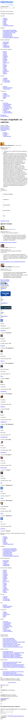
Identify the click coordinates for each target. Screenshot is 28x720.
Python (4, 93)
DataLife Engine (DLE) (8, 25)
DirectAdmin (6, 42)
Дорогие (5, 79)
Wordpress (5, 19)
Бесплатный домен (7, 33)
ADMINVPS (3, 422)
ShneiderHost (3, 391)
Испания (5, 60)
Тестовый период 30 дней (9, 32)
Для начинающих (7, 104)
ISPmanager (5, 43)
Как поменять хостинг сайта (9, 672)
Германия (5, 56)
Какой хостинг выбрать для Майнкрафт (12, 655)
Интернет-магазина (7, 87)
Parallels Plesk (6, 47)
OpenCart (5, 24)
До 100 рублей (6, 81)
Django (4, 97)
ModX (4, 21)
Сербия (5, 66)
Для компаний (6, 105)
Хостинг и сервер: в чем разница (10, 645)
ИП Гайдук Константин (12, 682)
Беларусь (5, 55)
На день (5, 110)
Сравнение (3, 115)
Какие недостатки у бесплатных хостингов (13, 665)
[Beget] (6, 295)
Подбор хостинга (4, 284)
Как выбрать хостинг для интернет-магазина (13, 652)
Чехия (4, 72)
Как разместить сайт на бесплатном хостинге (13, 664)
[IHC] (2, 299)
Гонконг (5, 57)
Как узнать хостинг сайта (9, 639)
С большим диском (7, 107)
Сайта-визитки (6, 88)
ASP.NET (5, 94)
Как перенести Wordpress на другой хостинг (13, 671)
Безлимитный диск (7, 35)
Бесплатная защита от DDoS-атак (11, 37)
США (4, 67)
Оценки (5, 132)
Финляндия (6, 71)
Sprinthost (3, 345)
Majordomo (3, 330)
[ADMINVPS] (4, 303)
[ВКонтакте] (1, 283)
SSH (4, 98)
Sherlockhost (3, 452)
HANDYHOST (4, 437)
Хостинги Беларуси (7, 112)
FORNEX (3, 406)
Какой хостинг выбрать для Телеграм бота (13, 657)
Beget (2, 376)
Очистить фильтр (5, 698)
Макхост (2, 361)
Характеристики (7, 136)
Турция (5, 68)
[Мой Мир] (4, 283)
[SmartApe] (3, 288)
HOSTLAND (4, 467)
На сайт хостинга (5, 116)
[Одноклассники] (2, 283)
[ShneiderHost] (4, 316)
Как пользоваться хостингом (10, 663)
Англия (5, 54)
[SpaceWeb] (6, 308)
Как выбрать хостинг (8, 651)
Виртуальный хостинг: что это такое (11, 644)
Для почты (5, 103)
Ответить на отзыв (5, 220)
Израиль (5, 58)
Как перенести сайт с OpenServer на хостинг (13, 675)
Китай (4, 61)
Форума (5, 86)
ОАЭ (4, 63)
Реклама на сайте (4, 685)
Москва (5, 51)
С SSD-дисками (7, 111)
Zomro (2, 498)
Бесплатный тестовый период (10, 31)
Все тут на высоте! (5, 279)
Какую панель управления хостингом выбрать (14, 667)
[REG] (2, 312)
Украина (5, 69)
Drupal (4, 23)
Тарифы (5, 135)
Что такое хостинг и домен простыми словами (14, 641)
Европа (5, 52)
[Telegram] (7, 283)
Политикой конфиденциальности (16, 716)
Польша (5, 65)
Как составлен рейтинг (8, 638)
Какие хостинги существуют (10, 640)
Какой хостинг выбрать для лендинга (12, 656)
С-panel (5, 44)
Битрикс (5, 18)
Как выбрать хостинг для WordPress (11, 653)
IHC (1, 482)
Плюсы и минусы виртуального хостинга (13, 646)
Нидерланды (6, 62)
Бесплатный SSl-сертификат (9, 30)
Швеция (5, 73)
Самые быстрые (7, 106)
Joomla (4, 20)
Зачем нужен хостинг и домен (10, 643)
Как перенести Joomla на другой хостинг (12, 674)
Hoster (2, 513)
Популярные (6, 109)
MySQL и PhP (6, 95)
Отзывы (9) (5, 133)
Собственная (6, 45)
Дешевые (5, 78)
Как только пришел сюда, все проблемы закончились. (13, 261)
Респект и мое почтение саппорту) (9, 242)
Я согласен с (13, 716)
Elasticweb (3, 528)
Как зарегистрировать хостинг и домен (12, 662)
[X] (5, 283)
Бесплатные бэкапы (7, 36)
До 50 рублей (6, 80)
